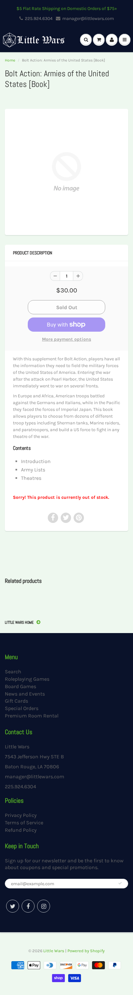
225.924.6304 (39, 18)
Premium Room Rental (31, 716)
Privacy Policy (20, 815)
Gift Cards (16, 701)
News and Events (25, 694)
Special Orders (21, 708)
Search (13, 671)
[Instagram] (43, 906)
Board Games (20, 686)
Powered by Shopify (86, 950)
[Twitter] (12, 906)
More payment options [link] (66, 339)
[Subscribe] (120, 883)
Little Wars (53, 950)
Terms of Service (24, 823)
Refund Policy (20, 830)
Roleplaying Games (27, 679)
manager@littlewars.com (88, 18)
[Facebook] (28, 906)
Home (10, 60)
